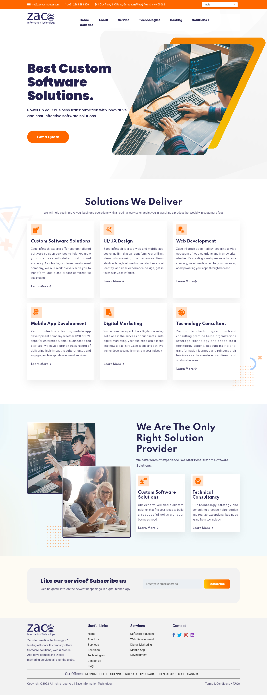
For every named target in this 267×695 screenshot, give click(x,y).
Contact (86, 25)
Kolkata (131, 674)
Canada (193, 674)
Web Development (142, 639)
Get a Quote (48, 136)
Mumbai (91, 674)
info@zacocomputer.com (45, 4)
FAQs (236, 683)
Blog (91, 666)
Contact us (94, 661)
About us (93, 639)
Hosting (176, 20)
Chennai (116, 674)
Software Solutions (142, 634)
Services (93, 644)
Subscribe (217, 584)
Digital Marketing (141, 644)
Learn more (40, 286)
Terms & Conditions (217, 683)
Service (123, 20)
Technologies (149, 20)
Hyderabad (148, 674)
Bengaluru (167, 674)
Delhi (103, 674)
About (103, 20)
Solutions (199, 20)
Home (84, 20)
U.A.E (181, 674)
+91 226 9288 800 (78, 4)
